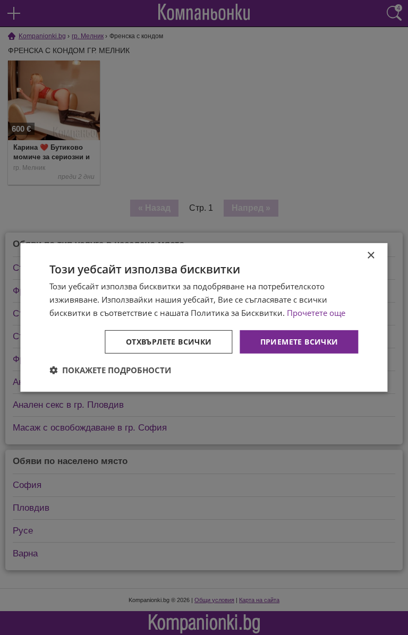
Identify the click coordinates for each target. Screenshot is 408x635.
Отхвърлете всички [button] (169, 341)
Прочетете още (316, 312)
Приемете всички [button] (299, 341)
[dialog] (203, 317)
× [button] (371, 256)
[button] (110, 370)
